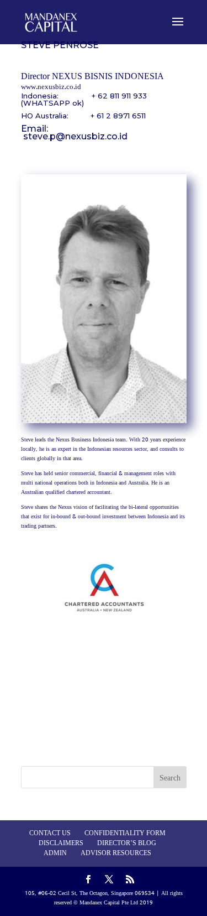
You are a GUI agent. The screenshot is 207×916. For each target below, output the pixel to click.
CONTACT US (50, 833)
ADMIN (55, 853)
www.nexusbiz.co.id (51, 87)
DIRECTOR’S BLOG (126, 843)
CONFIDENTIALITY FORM (125, 833)
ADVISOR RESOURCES (116, 853)
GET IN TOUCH (104, 693)
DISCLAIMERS (61, 843)
